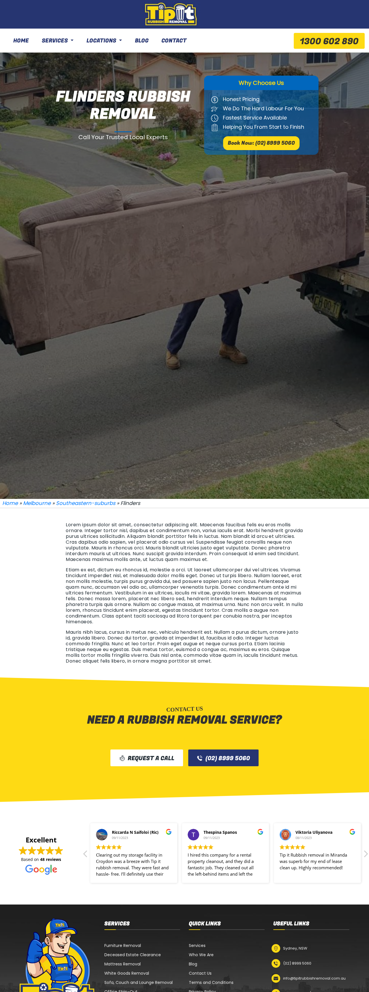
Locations (101, 41)
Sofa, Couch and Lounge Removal (138, 982)
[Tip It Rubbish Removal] (171, 14)
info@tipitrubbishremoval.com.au (314, 978)
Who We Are (201, 955)
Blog (141, 41)
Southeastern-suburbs (85, 503)
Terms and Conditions (211, 982)
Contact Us (200, 973)
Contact (174, 41)
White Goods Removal (126, 973)
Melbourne (37, 503)
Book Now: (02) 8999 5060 (261, 143)
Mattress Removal (122, 964)
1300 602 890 (329, 41)
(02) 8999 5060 (228, 758)
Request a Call (151, 758)
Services (55, 41)
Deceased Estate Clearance (132, 955)
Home (21, 41)
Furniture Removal (122, 945)
